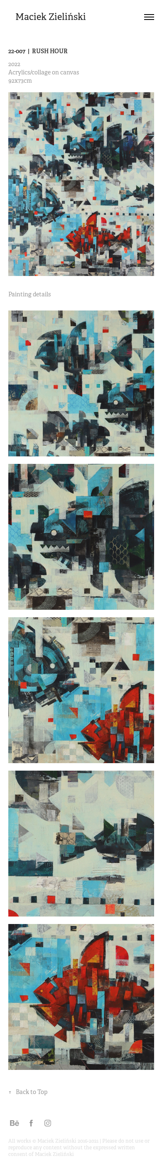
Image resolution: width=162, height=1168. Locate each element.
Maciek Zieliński (50, 16)
